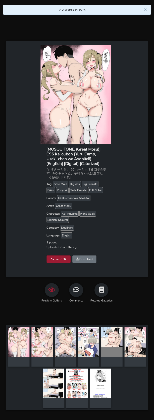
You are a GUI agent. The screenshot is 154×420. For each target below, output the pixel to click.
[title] (18, 342)
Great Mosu (63, 206)
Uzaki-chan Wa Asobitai (73, 198)
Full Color (95, 190)
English (66, 235)
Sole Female (78, 190)
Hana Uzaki (87, 214)
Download (86, 259)
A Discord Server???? (73, 10)
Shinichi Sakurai (58, 220)
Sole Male (60, 184)
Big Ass (75, 184)
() (60, 259)
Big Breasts (90, 184)
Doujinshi (67, 228)
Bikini (51, 190)
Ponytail (62, 190)
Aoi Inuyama (70, 214)
